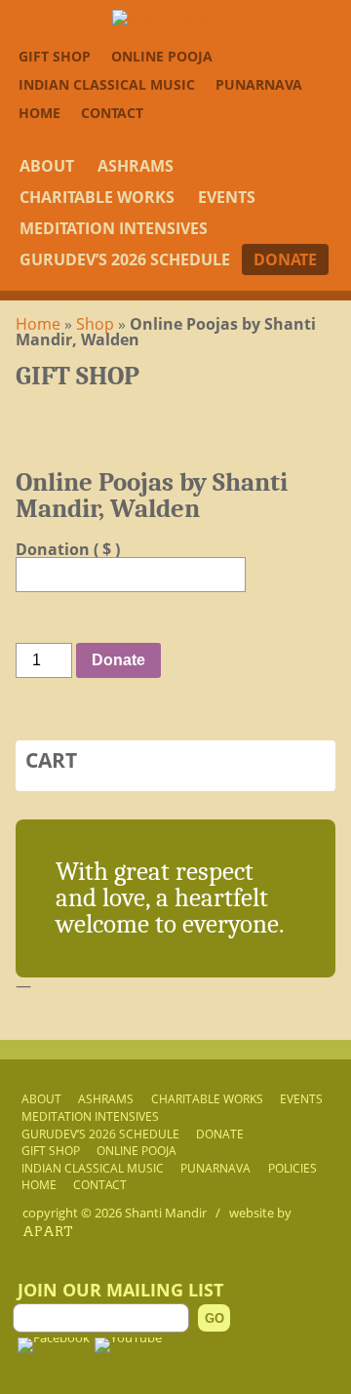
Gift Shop (55, 56)
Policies (292, 1167)
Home (39, 112)
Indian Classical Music (107, 84)
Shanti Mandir (166, 1212)
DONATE (285, 259)
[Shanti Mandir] (176, 17)
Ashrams (136, 166)
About (47, 166)
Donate (118, 660)
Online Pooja (162, 56)
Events (226, 197)
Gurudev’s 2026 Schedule (125, 259)
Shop (95, 324)
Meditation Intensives (114, 228)
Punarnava (258, 84)
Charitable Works (97, 197)
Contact (112, 112)
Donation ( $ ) (68, 549)
